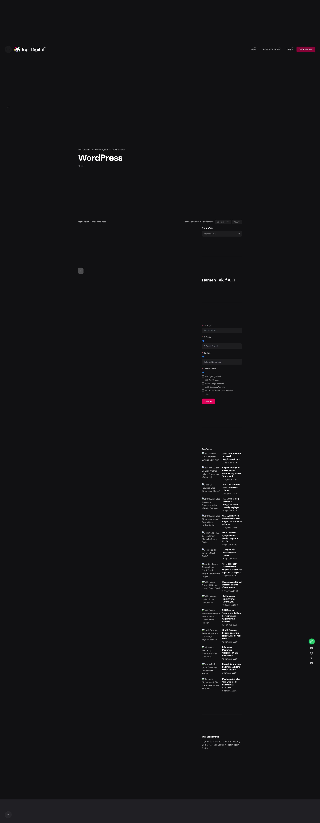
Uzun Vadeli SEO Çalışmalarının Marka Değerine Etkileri (230, 537)
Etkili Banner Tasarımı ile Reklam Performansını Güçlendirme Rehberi (231, 616)
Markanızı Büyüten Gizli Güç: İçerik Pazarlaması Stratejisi (231, 683)
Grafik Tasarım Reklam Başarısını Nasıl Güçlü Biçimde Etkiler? (232, 634)
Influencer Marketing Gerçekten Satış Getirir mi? (230, 651)
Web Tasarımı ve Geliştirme (90, 149)
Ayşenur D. (218, 741)
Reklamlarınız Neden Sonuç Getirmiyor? (228, 599)
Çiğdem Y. (207, 741)
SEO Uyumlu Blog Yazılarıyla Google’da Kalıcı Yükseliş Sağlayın (230, 503)
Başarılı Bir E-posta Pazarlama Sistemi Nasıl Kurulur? (231, 667)
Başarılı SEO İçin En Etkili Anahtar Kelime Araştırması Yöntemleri (231, 472)
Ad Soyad (208, 325)
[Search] (8, 814)
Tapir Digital (218, 745)
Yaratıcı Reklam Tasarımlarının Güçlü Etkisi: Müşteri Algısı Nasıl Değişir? (232, 568)
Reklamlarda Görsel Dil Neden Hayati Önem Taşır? (231, 585)
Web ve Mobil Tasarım (114, 149)
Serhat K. (206, 745)
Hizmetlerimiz (210, 369)
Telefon (207, 353)
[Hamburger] (8, 49)
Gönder (208, 401)
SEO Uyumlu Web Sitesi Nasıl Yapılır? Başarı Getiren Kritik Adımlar (232, 520)
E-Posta (207, 337)
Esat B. (228, 741)
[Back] (8, 107)
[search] (239, 234)
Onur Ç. (237, 741)
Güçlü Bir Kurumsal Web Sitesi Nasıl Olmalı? (231, 487)
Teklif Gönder (305, 49)
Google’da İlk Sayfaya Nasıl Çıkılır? (229, 552)
